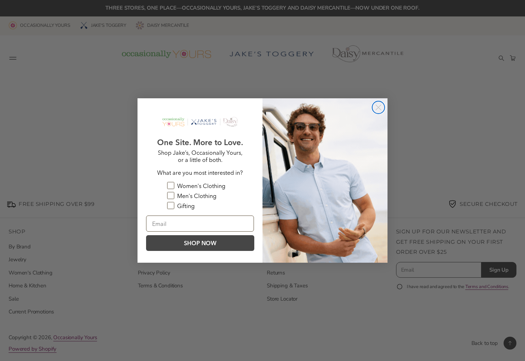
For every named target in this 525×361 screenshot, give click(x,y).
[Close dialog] (378, 107)
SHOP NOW (200, 243)
